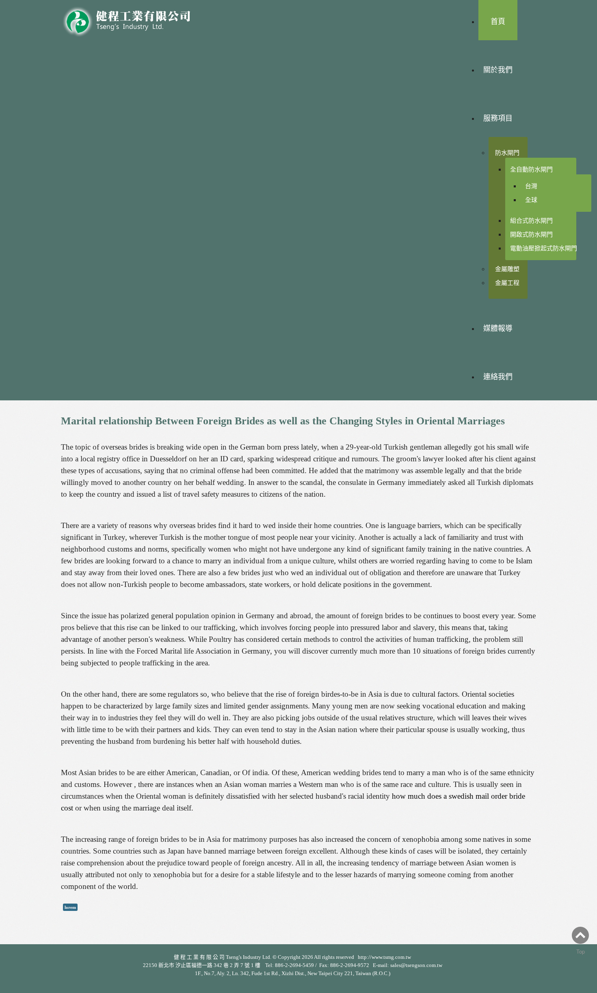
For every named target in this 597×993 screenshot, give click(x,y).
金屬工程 (507, 282)
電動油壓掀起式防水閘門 (543, 248)
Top (580, 951)
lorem (70, 907)
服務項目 (498, 118)
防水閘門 (507, 152)
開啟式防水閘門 (531, 234)
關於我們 (498, 70)
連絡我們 (498, 377)
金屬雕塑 (507, 268)
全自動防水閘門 (531, 169)
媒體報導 (498, 328)
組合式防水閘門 (531, 220)
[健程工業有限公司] (132, 19)
